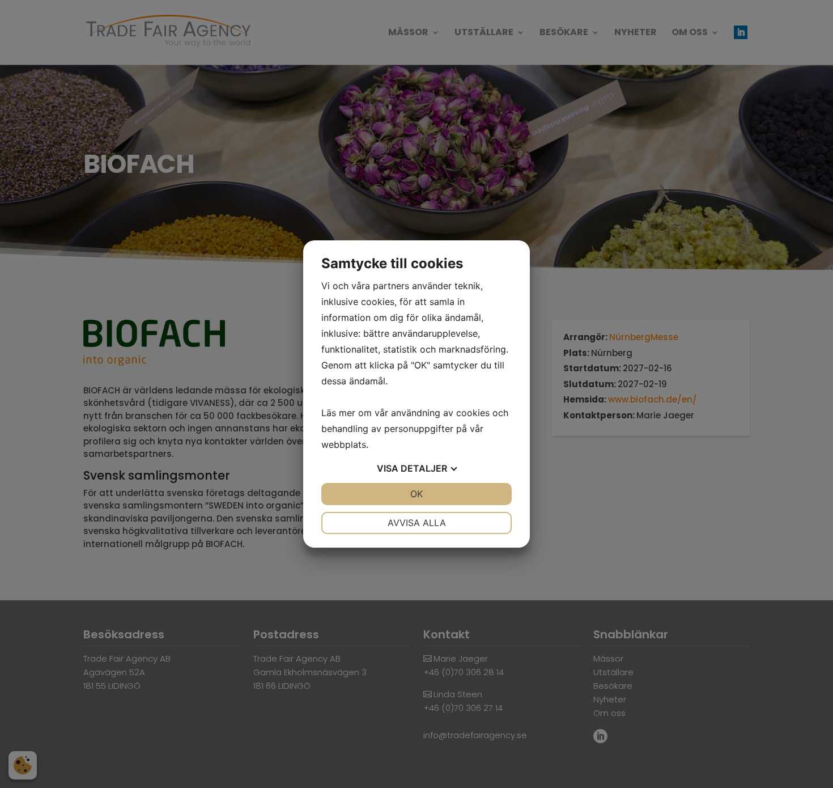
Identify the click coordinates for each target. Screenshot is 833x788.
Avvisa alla (417, 522)
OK (416, 493)
